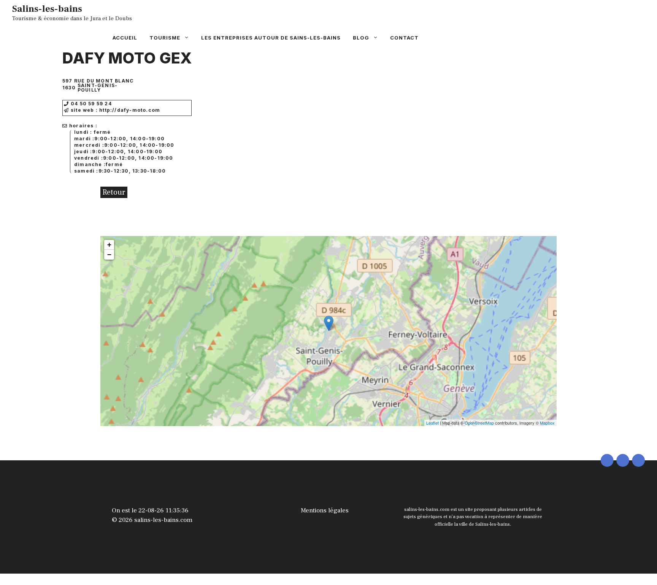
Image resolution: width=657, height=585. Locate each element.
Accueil (125, 38)
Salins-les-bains (47, 9)
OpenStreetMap (479, 423)
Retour (113, 192)
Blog (361, 38)
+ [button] (109, 245)
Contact (404, 38)
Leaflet (432, 423)
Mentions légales (325, 510)
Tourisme (164, 38)
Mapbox (547, 423)
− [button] (109, 254)
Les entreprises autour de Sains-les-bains (271, 38)
